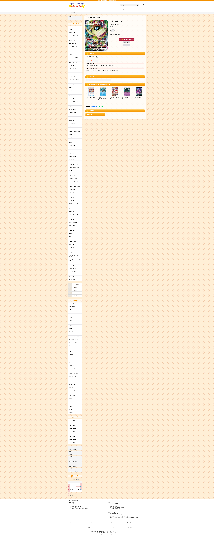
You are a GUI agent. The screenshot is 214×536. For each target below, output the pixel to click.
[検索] (137, 5)
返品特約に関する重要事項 (115, 34)
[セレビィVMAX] (96, 35)
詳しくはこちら (78, 506)
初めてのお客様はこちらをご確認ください (82, 508)
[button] (138, 10)
